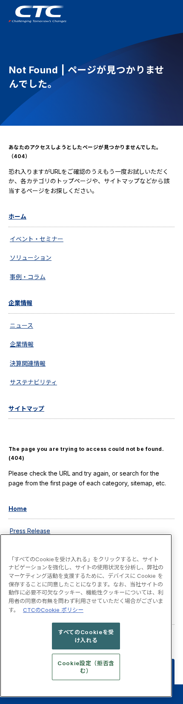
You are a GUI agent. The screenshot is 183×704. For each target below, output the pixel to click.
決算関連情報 (28, 363)
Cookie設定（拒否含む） (85, 667)
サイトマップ (26, 408)
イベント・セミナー (36, 238)
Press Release (30, 530)
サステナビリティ (33, 382)
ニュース (21, 325)
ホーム (17, 216)
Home (18, 508)
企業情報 (20, 302)
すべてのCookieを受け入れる (86, 636)
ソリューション (30, 257)
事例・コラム (28, 276)
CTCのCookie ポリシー (53, 609)
